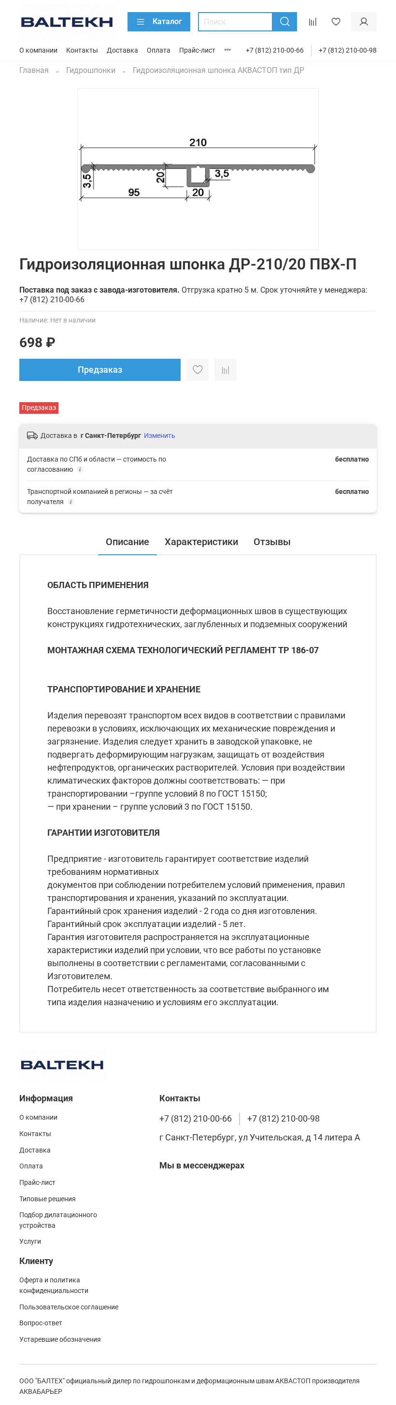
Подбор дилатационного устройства (58, 1220)
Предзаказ (100, 370)
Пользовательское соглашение (68, 1307)
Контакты (82, 50)
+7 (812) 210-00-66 (275, 50)
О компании (38, 50)
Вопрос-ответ (40, 1323)
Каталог (167, 21)
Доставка (122, 50)
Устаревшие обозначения (60, 1339)
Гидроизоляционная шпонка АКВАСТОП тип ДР (218, 70)
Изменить (159, 435)
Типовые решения (47, 1199)
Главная (34, 70)
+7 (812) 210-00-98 (348, 50)
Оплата (158, 50)
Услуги (30, 1241)
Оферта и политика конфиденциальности (53, 1285)
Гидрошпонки (90, 70)
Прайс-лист (197, 50)
